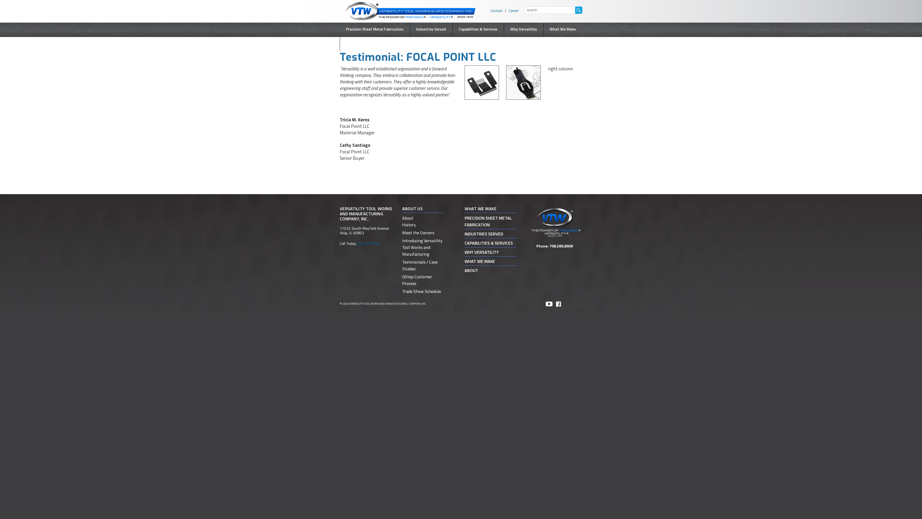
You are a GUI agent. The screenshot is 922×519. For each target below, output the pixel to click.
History (409, 225)
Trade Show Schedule (421, 291)
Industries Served (431, 29)
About (461, 43)
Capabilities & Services (478, 29)
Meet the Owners (418, 232)
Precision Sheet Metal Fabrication (374, 29)
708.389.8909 (561, 246)
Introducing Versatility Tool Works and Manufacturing (422, 247)
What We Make (563, 29)
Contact (496, 10)
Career (514, 10)
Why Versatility (523, 29)
